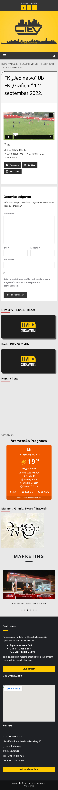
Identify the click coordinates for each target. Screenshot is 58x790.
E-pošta (35, 247)
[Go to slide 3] (27, 610)
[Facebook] (23, 7)
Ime (6, 247)
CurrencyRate (7, 434)
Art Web (32, 783)
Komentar (9, 213)
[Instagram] (29, 7)
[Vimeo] (34, 7)
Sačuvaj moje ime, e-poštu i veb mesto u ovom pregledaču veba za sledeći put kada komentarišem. (27, 282)
